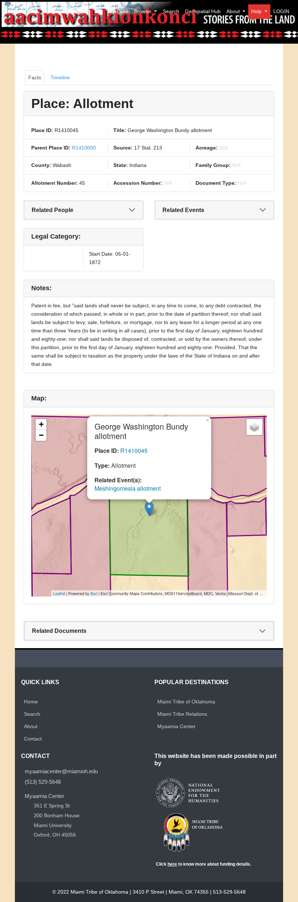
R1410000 (83, 148)
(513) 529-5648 (43, 782)
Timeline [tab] (60, 77)
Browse (143, 11)
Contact (33, 739)
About (233, 11)
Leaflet (59, 593)
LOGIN (281, 11)
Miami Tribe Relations (182, 714)
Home (121, 11)
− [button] (41, 435)
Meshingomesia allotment (127, 488)
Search (171, 11)
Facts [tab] (34, 77)
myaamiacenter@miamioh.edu (61, 772)
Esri (93, 593)
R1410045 (134, 450)
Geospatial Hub (203, 11)
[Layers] (254, 427)
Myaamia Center (176, 726)
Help (257, 11)
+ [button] (41, 424)
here (172, 864)
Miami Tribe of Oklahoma (186, 702)
